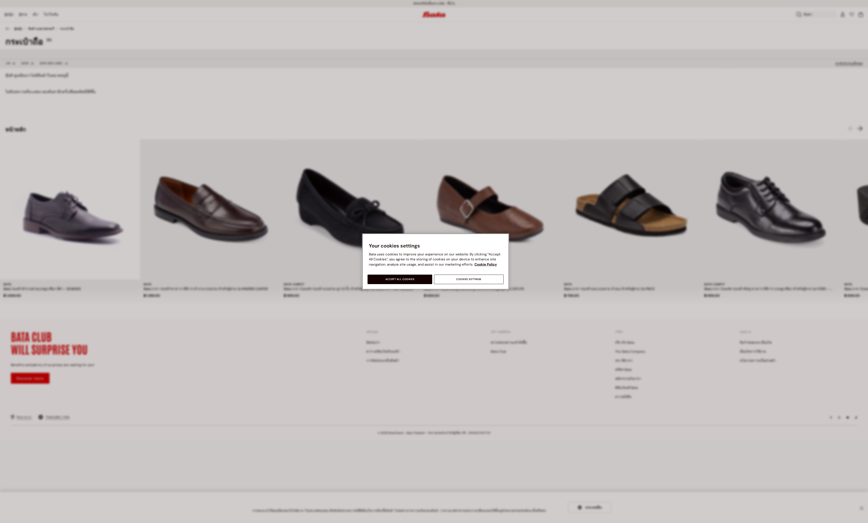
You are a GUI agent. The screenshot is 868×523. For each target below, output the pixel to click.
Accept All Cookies (399, 279)
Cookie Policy (485, 264)
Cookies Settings (468, 279)
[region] (435, 261)
